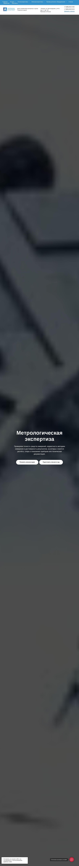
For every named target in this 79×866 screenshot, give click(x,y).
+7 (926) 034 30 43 (69, 9)
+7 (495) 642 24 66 (69, 7)
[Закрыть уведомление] (26, 858)
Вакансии (6, 3)
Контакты (15, 3)
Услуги (12, 1)
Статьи (71, 1)
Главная (5, 1)
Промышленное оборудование (56, 1)
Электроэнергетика (37, 1)
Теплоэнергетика (23, 1)
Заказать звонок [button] (69, 11)
